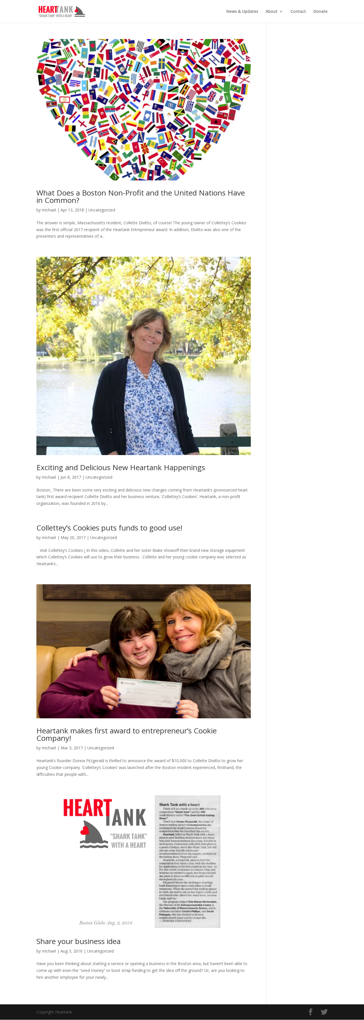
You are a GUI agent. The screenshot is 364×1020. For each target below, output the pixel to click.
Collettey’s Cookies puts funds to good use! (109, 528)
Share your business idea (78, 941)
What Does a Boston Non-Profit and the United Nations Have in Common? (140, 196)
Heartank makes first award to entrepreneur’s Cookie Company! (126, 734)
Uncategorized (101, 210)
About (272, 11)
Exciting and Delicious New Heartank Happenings (120, 467)
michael (49, 210)
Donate (320, 11)
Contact (298, 11)
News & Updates (242, 11)
